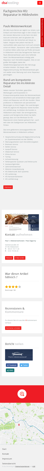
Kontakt (5, 454)
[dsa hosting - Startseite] (12, 3)
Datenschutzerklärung (42, 27)
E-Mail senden (19, 258)
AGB (33, 466)
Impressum (42, 41)
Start (4, 449)
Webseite (9, 258)
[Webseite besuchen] (22, 222)
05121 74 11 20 (13, 249)
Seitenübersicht (9, 463)
